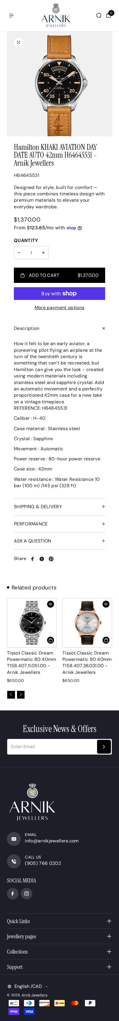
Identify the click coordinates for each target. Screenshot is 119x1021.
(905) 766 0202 (43, 863)
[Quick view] (50, 604)
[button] (11, 695)
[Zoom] (18, 42)
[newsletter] (104, 747)
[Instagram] (26, 893)
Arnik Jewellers (35, 995)
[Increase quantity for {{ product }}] (43, 252)
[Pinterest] (51, 558)
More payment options (59, 308)
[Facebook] (32, 558)
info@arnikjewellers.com (52, 841)
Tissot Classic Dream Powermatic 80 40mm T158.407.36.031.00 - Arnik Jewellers (87, 662)
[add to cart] (50, 640)
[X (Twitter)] (41, 558)
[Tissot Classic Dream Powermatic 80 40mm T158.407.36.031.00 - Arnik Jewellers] (87, 622)
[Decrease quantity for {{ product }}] (19, 252)
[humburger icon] (11, 15)
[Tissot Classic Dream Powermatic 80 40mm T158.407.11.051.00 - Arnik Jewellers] (31, 622)
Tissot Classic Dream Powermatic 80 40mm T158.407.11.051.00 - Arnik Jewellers (31, 662)
